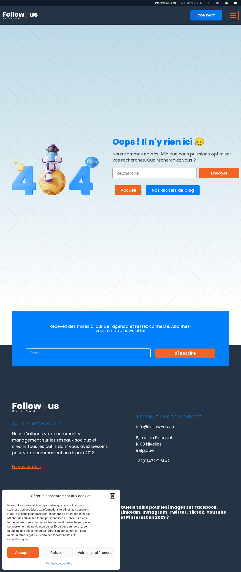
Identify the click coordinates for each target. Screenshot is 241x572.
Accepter (23, 552)
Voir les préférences (95, 552)
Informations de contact (169, 416)
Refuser (57, 552)
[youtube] (236, 3)
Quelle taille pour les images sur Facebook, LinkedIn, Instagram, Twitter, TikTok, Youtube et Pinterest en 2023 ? (173, 512)
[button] (112, 496)
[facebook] (209, 3)
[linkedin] (227, 3)
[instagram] (218, 3)
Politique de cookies (58, 563)
